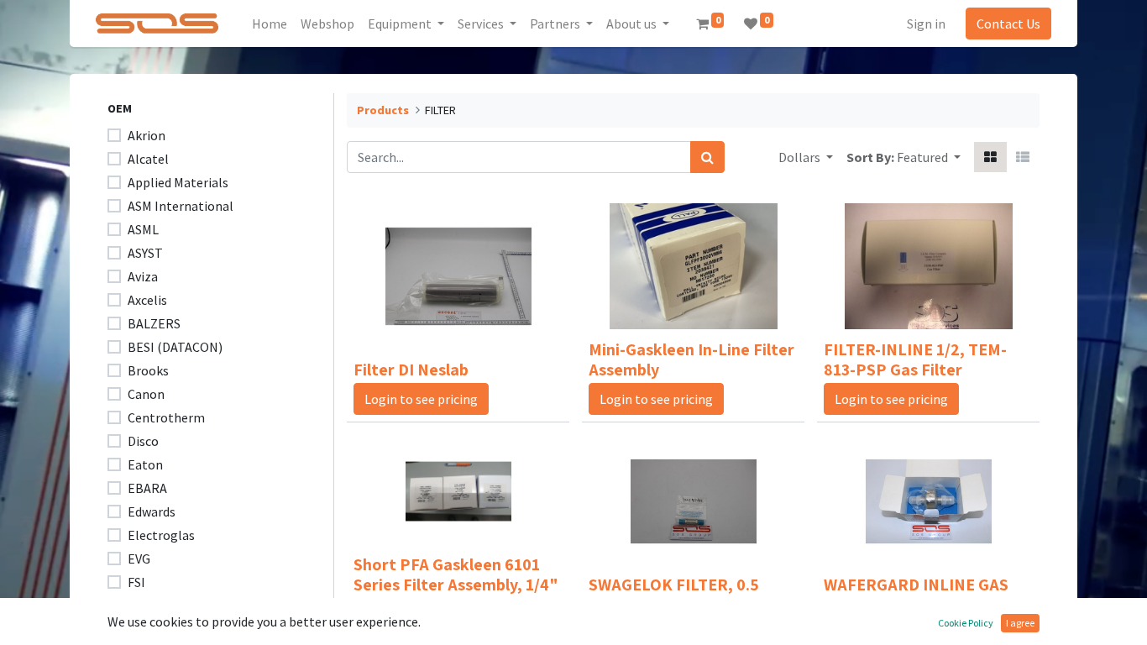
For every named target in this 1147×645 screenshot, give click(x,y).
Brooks (148, 370)
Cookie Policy (965, 622)
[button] (929, 157)
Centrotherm (166, 417)
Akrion (146, 135)
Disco (143, 441)
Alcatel (148, 158)
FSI (136, 582)
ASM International (180, 205)
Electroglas (161, 535)
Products (383, 110)
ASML (143, 229)
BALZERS (154, 323)
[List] (1023, 157)
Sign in (926, 23)
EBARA (147, 488)
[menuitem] (269, 23)
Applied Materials (178, 182)
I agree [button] (1020, 622)
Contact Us (1008, 23)
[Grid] (990, 157)
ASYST (145, 252)
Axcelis (147, 299)
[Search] (707, 157)
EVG (139, 558)
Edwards (151, 511)
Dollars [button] (800, 157)
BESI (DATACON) (175, 346)
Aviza (143, 276)
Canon (146, 393)
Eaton (145, 464)
